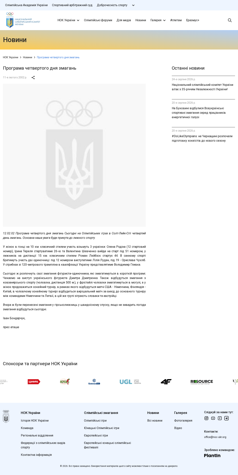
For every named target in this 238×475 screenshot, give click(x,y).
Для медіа (124, 20)
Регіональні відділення (37, 435)
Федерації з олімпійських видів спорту (43, 445)
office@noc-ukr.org (215, 437)
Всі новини (154, 420)
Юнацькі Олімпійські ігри (101, 428)
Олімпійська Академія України (26, 5)
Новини (140, 20)
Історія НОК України (35, 420)
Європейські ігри (96, 435)
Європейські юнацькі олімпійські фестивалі (107, 445)
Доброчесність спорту (112, 5)
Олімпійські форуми (98, 20)
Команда (27, 428)
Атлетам (176, 20)
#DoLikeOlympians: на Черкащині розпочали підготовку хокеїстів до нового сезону (202, 138)
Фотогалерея (183, 420)
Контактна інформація (36, 455)
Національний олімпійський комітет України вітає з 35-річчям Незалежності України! (202, 87)
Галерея (155, 20)
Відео (178, 428)
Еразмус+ (192, 20)
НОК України (66, 20)
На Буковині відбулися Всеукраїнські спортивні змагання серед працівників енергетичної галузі (199, 112)
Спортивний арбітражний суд (72, 5)
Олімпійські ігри (95, 420)
